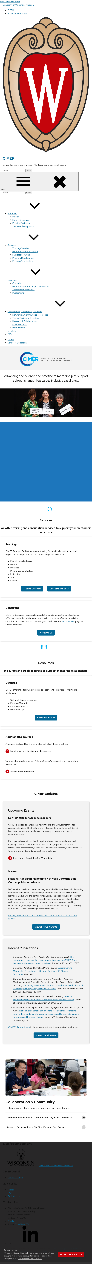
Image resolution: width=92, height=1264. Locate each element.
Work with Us (18, 327)
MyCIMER (12, 331)
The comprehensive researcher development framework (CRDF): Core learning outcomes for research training (45, 960)
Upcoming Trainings (59, 588)
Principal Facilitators (22, 223)
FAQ (10, 334)
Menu (3, 189)
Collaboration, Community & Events (25, 311)
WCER (11, 10)
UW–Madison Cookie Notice (30, 1258)
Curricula (16, 283)
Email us (11, 1221)
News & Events (19, 324)
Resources (12, 280)
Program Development (23, 258)
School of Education (17, 13)
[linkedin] (30, 1243)
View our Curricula (46, 717)
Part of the (56, 1165)
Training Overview (20, 248)
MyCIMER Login (15, 1177)
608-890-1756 (22, 1224)
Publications (18, 292)
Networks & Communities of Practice (30, 314)
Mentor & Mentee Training (25, 251)
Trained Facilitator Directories (26, 318)
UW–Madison (18, 4)
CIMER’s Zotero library (19, 1027)
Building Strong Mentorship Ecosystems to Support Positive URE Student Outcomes (42, 971)
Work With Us (68, 621)
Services (12, 245)
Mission (15, 216)
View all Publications (46, 1035)
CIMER (8, 158)
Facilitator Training (21, 254)
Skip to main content (10, 1)
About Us (12, 213)
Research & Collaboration (24, 321)
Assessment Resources (23, 289)
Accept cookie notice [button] (71, 1254)
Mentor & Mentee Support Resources (30, 286)
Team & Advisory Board (23, 226)
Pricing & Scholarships (22, 261)
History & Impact (20, 220)
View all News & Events (46, 927)
